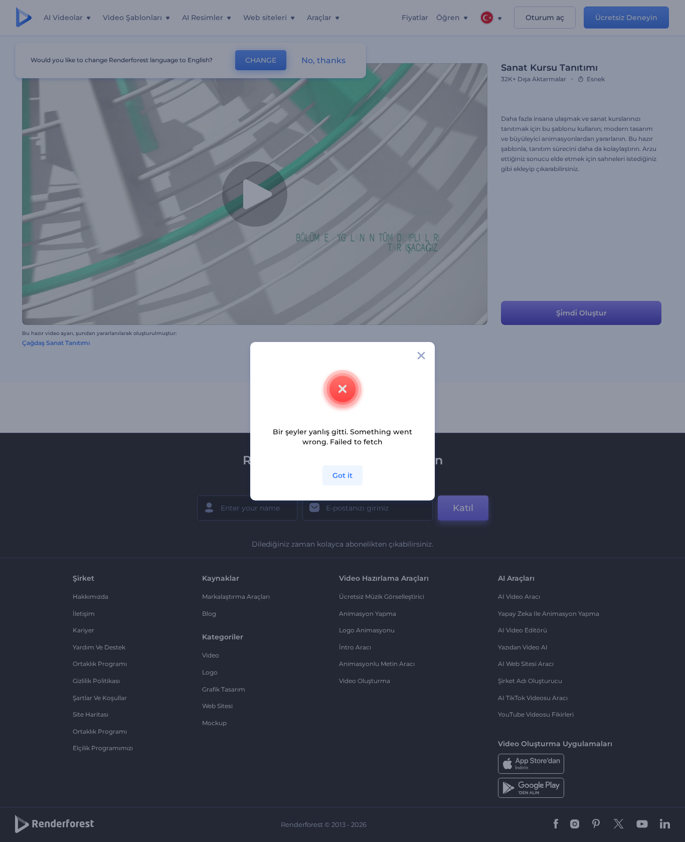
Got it (342, 475)
